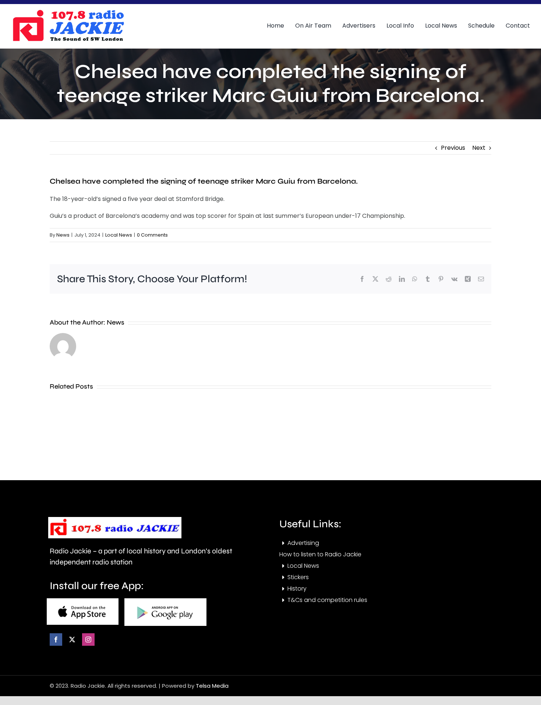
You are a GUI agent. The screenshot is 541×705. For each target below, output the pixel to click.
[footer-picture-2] (165, 601)
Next (478, 148)
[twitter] (72, 639)
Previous (453, 148)
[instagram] (88, 639)
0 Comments (152, 234)
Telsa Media (212, 686)
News (63, 234)
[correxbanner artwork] (68, 12)
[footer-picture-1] (83, 601)
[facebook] (56, 639)
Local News (118, 234)
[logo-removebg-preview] (114, 520)
